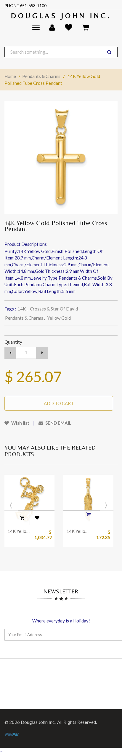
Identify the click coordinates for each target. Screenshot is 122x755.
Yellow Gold (59, 318)
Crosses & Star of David (54, 308)
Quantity (13, 342)
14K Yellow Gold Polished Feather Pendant (78, 531)
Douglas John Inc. (61, 16)
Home (10, 76)
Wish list (19, 423)
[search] (109, 52)
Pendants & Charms (41, 76)
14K (22, 308)
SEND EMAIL (57, 423)
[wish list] (37, 517)
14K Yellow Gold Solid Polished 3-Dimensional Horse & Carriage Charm (19, 531)
